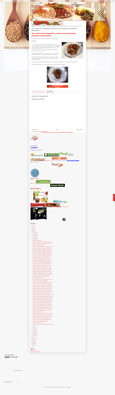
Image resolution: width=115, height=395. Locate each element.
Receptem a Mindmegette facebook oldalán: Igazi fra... (42, 268)
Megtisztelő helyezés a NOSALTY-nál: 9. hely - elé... (42, 257)
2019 (33, 226)
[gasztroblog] (50, 202)
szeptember (35, 237)
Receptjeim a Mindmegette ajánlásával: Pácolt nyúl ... (42, 248)
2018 (33, 228)
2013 (33, 340)
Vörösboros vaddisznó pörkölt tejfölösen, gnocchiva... (42, 271)
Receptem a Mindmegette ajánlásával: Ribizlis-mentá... (42, 307)
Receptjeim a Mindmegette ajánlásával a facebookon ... (43, 288)
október (34, 235)
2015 (33, 337)
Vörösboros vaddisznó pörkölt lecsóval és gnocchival (42, 266)
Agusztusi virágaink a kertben (38, 322)
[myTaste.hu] (33, 183)
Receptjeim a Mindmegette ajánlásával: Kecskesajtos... (42, 274)
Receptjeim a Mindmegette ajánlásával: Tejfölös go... (42, 310)
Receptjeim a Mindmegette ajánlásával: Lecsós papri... (42, 305)
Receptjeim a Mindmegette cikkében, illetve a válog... (42, 290)
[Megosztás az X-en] (49, 91)
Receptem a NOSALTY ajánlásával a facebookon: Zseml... (43, 324)
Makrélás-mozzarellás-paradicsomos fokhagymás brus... (43, 251)
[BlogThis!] (48, 91)
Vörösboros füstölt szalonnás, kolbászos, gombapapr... (42, 283)
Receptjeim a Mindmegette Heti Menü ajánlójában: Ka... (43, 262)
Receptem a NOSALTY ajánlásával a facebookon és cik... (43, 279)
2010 (33, 345)
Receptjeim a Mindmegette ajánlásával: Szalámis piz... (42, 249)
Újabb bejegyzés (35, 129)
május (34, 329)
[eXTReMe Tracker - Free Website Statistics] (64, 220)
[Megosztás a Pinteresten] (52, 91)
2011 (33, 343)
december (35, 232)
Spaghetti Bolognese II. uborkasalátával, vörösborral (42, 243)
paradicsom (44, 92)
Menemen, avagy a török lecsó (38, 311)
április (34, 330)
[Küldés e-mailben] (47, 91)
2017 (33, 229)
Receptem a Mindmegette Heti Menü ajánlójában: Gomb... (43, 246)
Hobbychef (34, 350)
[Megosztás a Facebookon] (50, 91)
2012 (33, 342)
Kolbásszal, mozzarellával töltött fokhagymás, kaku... (42, 255)
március (34, 332)
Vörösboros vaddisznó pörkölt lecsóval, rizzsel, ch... (42, 265)
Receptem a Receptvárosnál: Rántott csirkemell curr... (42, 241)
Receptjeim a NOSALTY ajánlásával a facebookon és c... (43, 314)
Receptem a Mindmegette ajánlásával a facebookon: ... (42, 282)
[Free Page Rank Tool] (64, 206)
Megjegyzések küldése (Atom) (41, 131)
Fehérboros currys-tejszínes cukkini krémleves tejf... (42, 263)
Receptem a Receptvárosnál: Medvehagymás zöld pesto (43, 296)
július (34, 326)
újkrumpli (52, 92)
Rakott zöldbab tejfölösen (37, 240)
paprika (40, 92)
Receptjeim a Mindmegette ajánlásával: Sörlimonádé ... (43, 269)
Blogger (69, 387)
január (34, 335)
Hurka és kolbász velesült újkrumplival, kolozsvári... (42, 260)
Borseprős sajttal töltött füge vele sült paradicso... (41, 276)
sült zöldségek (48, 92)
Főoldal (57, 129)
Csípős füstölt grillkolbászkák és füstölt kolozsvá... (41, 293)
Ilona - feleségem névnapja (37, 277)
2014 (33, 339)
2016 (33, 231)
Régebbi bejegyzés (79, 129)
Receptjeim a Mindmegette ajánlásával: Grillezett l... (42, 302)
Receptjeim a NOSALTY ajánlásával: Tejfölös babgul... (42, 254)
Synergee (61, 387)
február (34, 334)
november (35, 234)
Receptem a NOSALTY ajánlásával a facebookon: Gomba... (43, 294)
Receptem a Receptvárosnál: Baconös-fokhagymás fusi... (43, 291)
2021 (33, 225)
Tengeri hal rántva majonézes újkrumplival (40, 321)
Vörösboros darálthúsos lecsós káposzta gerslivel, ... (42, 318)
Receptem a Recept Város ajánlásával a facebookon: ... (43, 285)
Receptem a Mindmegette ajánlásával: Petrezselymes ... (43, 304)
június (34, 327)
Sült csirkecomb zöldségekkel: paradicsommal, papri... (42, 319)
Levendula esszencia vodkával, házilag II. (40, 280)
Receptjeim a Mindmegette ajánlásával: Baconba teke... (43, 252)
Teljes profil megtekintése (35, 351)
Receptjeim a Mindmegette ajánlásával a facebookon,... (43, 297)
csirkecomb (37, 92)
